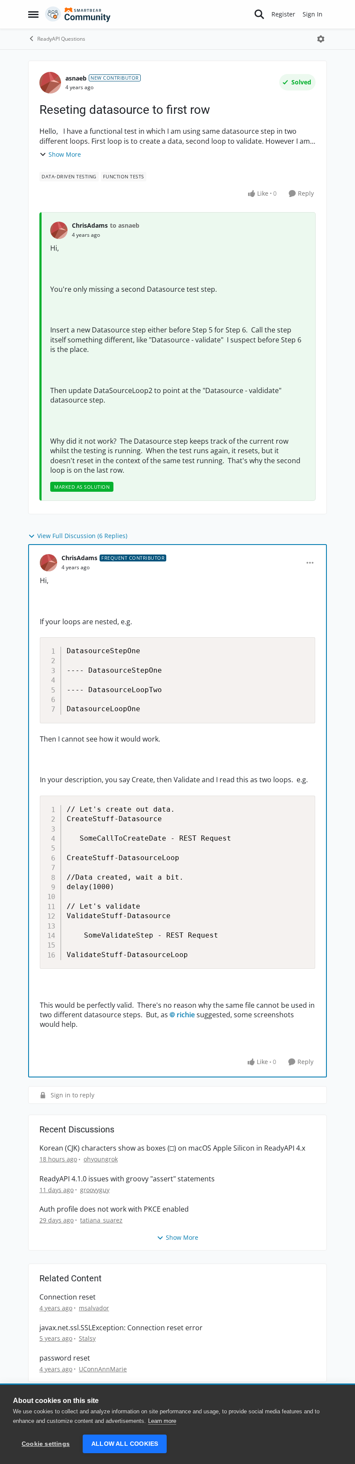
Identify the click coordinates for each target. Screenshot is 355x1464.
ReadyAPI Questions (61, 38)
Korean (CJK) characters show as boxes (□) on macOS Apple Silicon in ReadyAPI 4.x (172, 1148)
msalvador (94, 1308)
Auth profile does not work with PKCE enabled (114, 1209)
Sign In (313, 14)
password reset (64, 1358)
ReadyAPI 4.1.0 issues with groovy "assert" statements (127, 1178)
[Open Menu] (321, 39)
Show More (64, 154)
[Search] (259, 14)
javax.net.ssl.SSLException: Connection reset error (121, 1327)
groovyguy (95, 1190)
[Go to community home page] (78, 14)
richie (186, 1014)
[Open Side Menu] (33, 14)
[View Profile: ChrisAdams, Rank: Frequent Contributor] (48, 562)
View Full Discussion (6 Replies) (82, 536)
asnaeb (76, 78)
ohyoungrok (101, 1159)
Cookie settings (46, 1444)
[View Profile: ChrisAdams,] (59, 230)
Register (283, 14)
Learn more (162, 1421)
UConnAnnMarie (103, 1369)
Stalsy (87, 1338)
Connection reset (67, 1297)
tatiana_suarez (101, 1220)
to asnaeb (124, 225)
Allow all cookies (124, 1444)
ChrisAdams (90, 225)
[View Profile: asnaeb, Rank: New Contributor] (50, 83)
